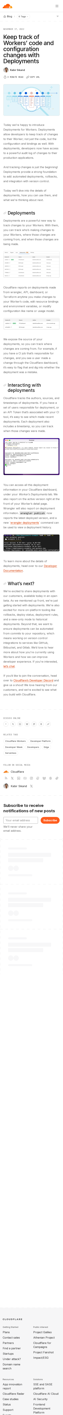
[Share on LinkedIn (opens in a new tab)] (20, 724)
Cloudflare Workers (15, 741)
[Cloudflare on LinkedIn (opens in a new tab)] (18, 778)
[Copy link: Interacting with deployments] (4, 385)
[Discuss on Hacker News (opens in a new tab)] (5, 724)
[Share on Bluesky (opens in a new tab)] (27, 724)
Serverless (10, 753)
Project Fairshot (43, 1352)
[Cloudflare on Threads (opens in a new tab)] (50, 778)
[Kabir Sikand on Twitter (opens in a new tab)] (31, 786)
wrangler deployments (24, 522)
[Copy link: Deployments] (4, 213)
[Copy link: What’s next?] (4, 583)
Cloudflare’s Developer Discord (33, 680)
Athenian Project (44, 1337)
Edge (46, 747)
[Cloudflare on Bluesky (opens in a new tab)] (44, 778)
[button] (31, 264)
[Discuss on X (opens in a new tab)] (12, 724)
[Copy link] (48, 724)
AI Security (40, 1399)
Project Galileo (42, 1332)
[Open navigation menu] (57, 6)
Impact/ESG (41, 1357)
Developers (33, 747)
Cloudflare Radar (13, 1393)
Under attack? (12, 1359)
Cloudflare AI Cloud (45, 1393)
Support (8, 1409)
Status (7, 1404)
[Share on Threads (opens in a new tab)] (41, 724)
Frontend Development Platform (41, 1408)
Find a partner (12, 1348)
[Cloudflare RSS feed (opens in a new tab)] (5, 778)
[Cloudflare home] (7, 6)
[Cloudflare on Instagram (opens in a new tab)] (31, 778)
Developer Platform (40, 741)
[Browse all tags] (58, 16)
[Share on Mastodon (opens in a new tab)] (34, 724)
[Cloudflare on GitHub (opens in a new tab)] (37, 778)
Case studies (10, 1399)
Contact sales (11, 1337)
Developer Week (14, 747)
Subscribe (50, 820)
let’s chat (9, 666)
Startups (8, 1353)
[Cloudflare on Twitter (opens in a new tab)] (12, 778)
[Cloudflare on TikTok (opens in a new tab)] (56, 778)
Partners (8, 1343)
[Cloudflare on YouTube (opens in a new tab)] (25, 778)
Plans (6, 1332)
